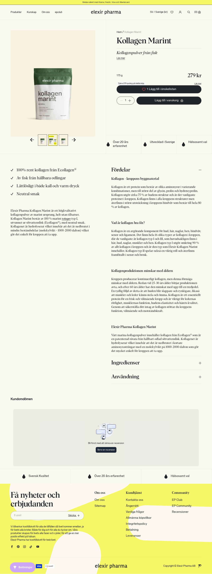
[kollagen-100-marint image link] (53, 83)
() (195, 12)
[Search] (188, 12)
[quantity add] (129, 100)
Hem (119, 32)
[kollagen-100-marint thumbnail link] (42, 140)
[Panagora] (199, 566)
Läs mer (121, 58)
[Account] (180, 12)
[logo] (106, 12)
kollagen (66, 219)
